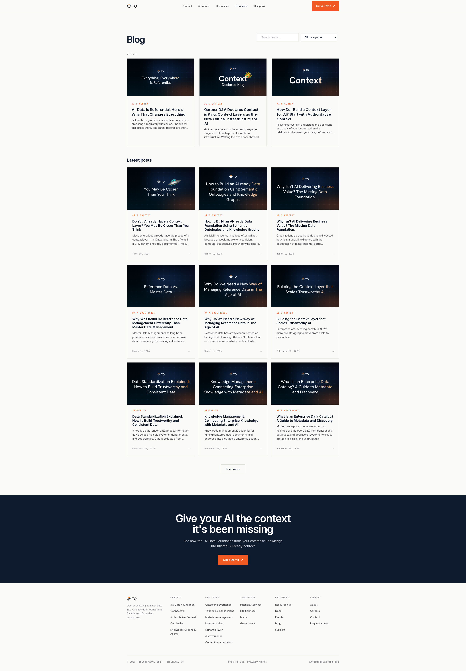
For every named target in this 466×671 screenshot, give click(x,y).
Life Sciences (248, 610)
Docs (278, 610)
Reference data (214, 623)
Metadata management (218, 617)
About (313, 604)
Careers (315, 610)
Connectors (177, 610)
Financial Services (251, 604)
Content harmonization (218, 642)
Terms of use (235, 661)
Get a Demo (325, 6)
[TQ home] (132, 6)
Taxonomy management (219, 610)
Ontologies (176, 623)
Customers (222, 6)
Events (279, 617)
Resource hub (283, 604)
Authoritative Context (183, 617)
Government (247, 623)
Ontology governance (218, 604)
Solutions (203, 6)
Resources (241, 6)
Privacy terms (257, 661)
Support (280, 629)
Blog (278, 623)
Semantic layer (214, 629)
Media (244, 617)
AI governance (213, 636)
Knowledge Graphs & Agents (183, 631)
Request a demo (319, 623)
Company (259, 6)
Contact (315, 617)
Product (187, 6)
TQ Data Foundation (182, 604)
